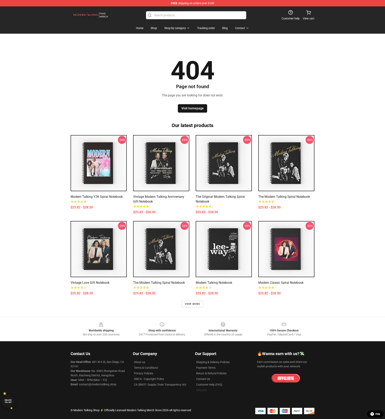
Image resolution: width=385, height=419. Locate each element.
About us (139, 362)
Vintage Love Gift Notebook (90, 283)
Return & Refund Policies (211, 373)
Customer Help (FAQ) (209, 384)
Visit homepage (192, 108)
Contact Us (203, 379)
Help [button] (377, 414)
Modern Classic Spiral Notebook (281, 283)
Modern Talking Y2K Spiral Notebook (97, 197)
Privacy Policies (143, 373)
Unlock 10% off (8, 401)
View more (192, 304)
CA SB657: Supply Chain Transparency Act (160, 384)
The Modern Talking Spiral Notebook (284, 197)
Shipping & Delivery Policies (213, 362)
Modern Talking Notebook (214, 283)
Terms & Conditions (146, 367)
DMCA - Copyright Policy (149, 379)
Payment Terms (206, 367)
